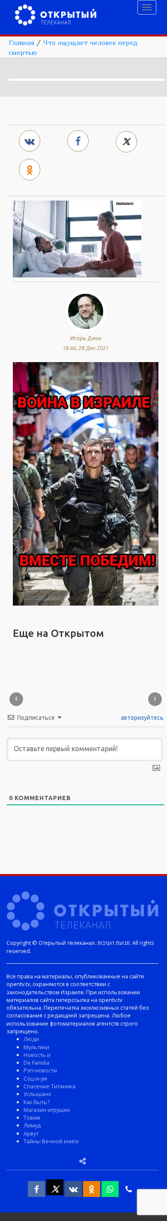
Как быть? (37, 1102)
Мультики (36, 1047)
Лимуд (32, 1125)
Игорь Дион (85, 338)
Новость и (37, 1055)
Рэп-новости (40, 1070)
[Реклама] (85, 483)
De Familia (36, 1062)
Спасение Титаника (49, 1086)
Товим (32, 1117)
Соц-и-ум (35, 1078)
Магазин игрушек (47, 1110)
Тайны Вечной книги (51, 1141)
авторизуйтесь (141, 717)
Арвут (31, 1133)
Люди (31, 1039)
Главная (21, 42)
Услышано (37, 1094)
